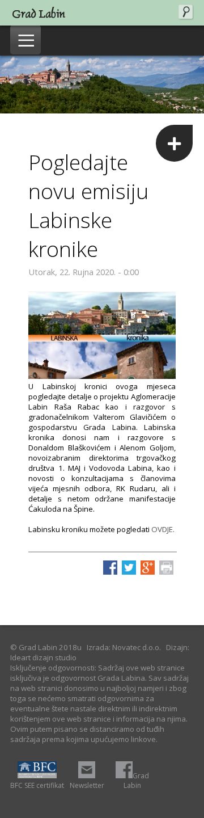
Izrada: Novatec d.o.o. (124, 647)
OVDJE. (163, 529)
